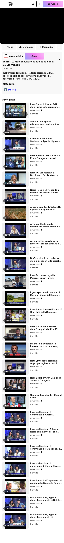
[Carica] (39, 4)
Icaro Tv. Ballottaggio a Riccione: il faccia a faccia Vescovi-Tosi (44, 174)
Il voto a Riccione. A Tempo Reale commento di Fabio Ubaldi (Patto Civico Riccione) (44, 430)
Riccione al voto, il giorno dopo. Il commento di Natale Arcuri (45, 499)
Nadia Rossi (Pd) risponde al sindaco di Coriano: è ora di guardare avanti (44, 191)
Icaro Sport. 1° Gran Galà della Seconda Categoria (45, 379)
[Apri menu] (4, 4)
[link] (13, 56)
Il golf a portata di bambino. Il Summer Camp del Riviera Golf (45, 293)
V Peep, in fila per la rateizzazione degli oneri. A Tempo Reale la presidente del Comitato (46, 123)
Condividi (28, 47)
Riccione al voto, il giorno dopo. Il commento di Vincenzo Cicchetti (43, 516)
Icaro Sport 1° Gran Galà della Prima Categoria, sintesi (45, 157)
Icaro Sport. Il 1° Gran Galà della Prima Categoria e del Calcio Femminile (44, 105)
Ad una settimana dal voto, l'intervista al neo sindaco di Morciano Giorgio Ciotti (45, 242)
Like (10, 47)
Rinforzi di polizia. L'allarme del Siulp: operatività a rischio (46, 259)
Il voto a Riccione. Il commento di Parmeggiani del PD (46, 447)
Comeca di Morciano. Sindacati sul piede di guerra (45, 140)
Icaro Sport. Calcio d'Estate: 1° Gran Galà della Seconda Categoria (46, 310)
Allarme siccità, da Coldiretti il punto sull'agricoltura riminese (45, 208)
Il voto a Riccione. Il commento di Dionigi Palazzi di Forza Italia (45, 464)
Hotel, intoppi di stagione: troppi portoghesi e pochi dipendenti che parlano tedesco (44, 362)
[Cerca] (33, 4)
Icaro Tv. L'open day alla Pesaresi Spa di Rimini (42, 276)
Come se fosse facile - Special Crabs (46, 396)
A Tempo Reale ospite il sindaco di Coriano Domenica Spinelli (45, 225)
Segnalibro (47, 47)
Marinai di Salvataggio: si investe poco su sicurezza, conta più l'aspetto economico (44, 345)
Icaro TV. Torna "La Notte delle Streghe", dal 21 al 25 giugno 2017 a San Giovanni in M (45, 328)
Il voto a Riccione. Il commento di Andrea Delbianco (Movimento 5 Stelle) (43, 413)
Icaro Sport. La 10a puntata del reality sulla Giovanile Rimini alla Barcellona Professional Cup (46, 481)
